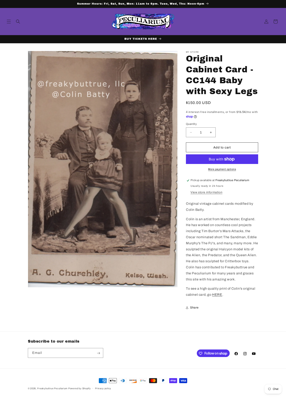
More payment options (222, 169)
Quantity (191, 124)
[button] (8, 21)
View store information (206, 192)
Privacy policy (103, 388)
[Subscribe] (98, 353)
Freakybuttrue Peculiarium (52, 388)
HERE (217, 294)
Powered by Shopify (79, 388)
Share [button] (194, 307)
